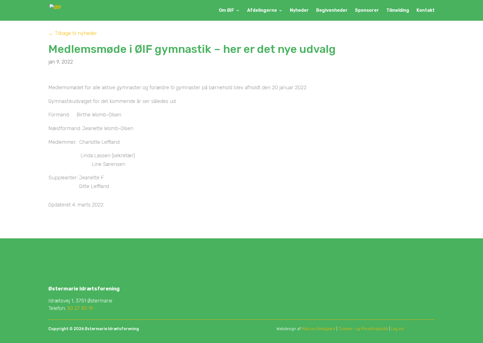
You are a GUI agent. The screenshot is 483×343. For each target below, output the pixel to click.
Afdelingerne (262, 10)
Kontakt (425, 10)
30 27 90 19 (80, 308)
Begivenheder (332, 10)
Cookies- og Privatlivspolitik (363, 328)
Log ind (397, 328)
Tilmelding (397, 10)
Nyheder (299, 10)
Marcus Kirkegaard (318, 328)
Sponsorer (367, 10)
